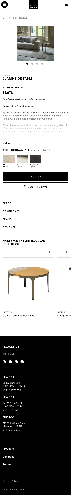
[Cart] (66, 4)
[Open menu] (4, 4)
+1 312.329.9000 (12, 430)
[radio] (9, 161)
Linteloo (7, 75)
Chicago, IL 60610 (13, 426)
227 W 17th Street (12, 403)
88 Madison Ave (11, 382)
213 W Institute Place (14, 423)
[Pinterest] (22, 361)
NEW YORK (9, 377)
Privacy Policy (10, 481)
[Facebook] (10, 361)
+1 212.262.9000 (12, 410)
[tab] (31, 242)
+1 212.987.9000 (12, 390)
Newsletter (11, 346)
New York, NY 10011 (14, 405)
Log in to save (38, 186)
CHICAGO (8, 417)
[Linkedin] (16, 361)
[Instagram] (4, 361)
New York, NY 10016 (14, 385)
